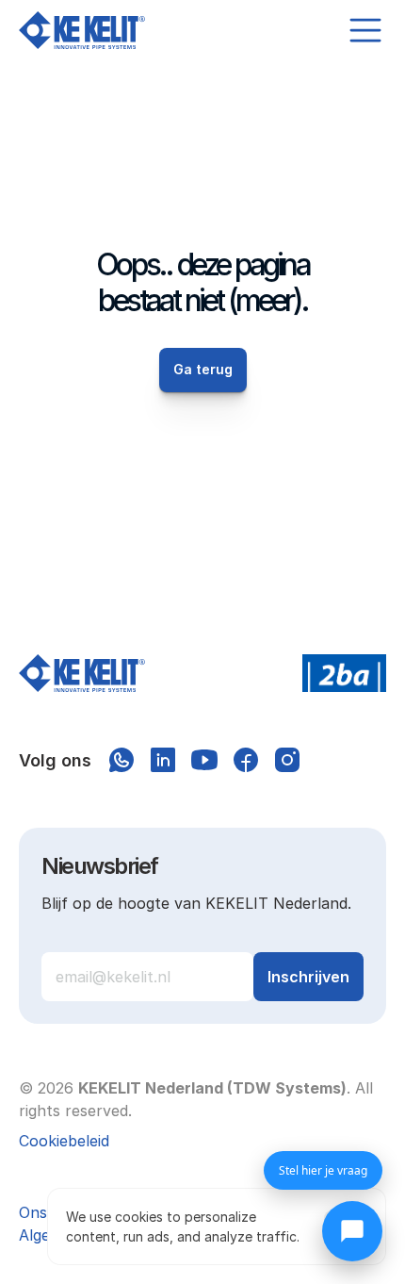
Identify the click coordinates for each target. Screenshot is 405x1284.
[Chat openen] (352, 1231)
